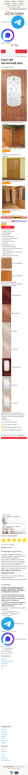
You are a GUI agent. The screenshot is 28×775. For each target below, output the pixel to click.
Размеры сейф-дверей (19, 556)
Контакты (21, 3)
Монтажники (7, 3)
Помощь (13, 1)
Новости (15, 3)
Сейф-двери (4, 663)
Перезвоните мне (5, 760)
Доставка (7, 1)
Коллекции (4, 659)
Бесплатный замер (6, 43)
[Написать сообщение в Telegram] (18, 22)
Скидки (3, 755)
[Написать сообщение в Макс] (7, 35)
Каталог (3, 749)
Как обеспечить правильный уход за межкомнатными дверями (14, 566)
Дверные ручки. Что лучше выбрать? (10, 564)
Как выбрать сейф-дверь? (8, 554)
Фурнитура (4, 665)
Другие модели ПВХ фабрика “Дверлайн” (11, 283)
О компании (20, 1)
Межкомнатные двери (7, 661)
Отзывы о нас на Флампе (7, 544)
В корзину (8, 227)
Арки (2, 667)
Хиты (2, 753)
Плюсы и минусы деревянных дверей (15, 568)
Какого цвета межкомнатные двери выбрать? (13, 563)
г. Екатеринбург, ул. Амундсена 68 (17, 9)
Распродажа (4, 758)
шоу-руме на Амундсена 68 (13, 576)
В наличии (3, 751)
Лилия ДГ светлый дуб (9, 455)
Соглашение (4, 740)
